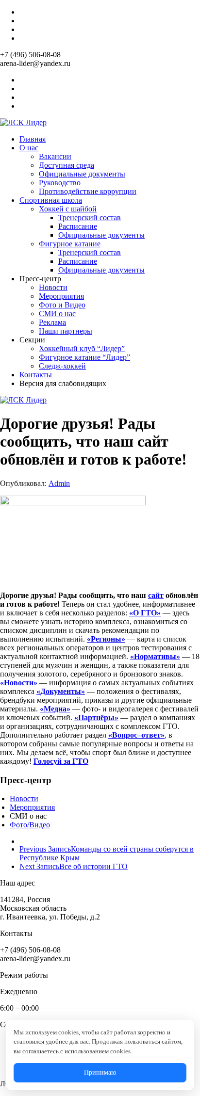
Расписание (77, 226)
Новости (53, 287)
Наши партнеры (65, 331)
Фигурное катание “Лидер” (84, 357)
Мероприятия (61, 296)
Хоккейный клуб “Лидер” (82, 348)
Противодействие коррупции (87, 191)
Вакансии (55, 156)
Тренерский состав (89, 217)
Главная (32, 139)
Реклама (52, 322)
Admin (59, 483)
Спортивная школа (50, 200)
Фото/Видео (30, 825)
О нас (28, 148)
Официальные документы (82, 174)
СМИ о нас (57, 313)
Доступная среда (66, 165)
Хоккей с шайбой (68, 209)
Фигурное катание (69, 244)
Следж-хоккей (62, 366)
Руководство (60, 182)
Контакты (35, 375)
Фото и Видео (62, 305)
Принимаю (100, 1072)
